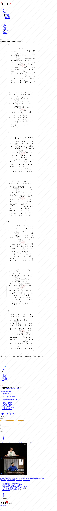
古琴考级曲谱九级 (4, 378)
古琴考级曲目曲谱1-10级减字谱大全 (17, 483)
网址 (1, 428)
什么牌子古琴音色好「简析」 (6, 408)
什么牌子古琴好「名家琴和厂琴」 (6, 403)
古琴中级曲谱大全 (11, 478)
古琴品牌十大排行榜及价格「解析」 (7, 409)
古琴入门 (3, 440)
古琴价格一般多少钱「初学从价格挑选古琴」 (8, 404)
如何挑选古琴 (21, 478)
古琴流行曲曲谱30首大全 (6, 479)
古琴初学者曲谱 (19, 479)
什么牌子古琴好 (25, 478)
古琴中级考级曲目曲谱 (30, 478)
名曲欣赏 (3, 441)
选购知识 (3, 436)
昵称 (1, 425)
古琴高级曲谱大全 (4, 381)
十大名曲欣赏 (7, 30)
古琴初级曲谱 (11, 479)
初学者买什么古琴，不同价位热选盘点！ (24, 442)
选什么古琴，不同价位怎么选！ (4, 442)
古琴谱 (3, 380)
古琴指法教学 (5, 28)
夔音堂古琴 (5, 32)
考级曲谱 (3, 438)
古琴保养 (3, 10)
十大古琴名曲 (5, 12)
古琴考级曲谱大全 (4, 379)
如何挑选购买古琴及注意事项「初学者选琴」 (8, 407)
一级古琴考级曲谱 (7, 15)
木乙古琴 (4, 34)
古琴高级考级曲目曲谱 (38, 478)
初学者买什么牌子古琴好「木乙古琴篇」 (19, 488)
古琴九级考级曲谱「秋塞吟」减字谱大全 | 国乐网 (12, 388)
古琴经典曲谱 (5, 25)
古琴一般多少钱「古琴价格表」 (6, 406)
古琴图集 (3, 31)
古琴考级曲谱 (5, 13)
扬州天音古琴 (5, 33)
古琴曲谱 (3, 11)
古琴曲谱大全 (4, 375)
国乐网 (17, 387)
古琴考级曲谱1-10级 (4, 377)
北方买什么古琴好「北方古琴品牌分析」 (7, 405)
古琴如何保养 (8, 490)
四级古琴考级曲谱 (7, 18)
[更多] (2, 363)
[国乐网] (7, 503)
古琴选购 (3, 9)
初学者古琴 (34, 478)
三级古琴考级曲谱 (7, 17)
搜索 (8, 39)
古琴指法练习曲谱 (17, 478)
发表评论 (3, 369)
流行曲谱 (3, 439)
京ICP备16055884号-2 (3, 505)
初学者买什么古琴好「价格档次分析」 (7, 402)
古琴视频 (3, 26)
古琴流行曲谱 (5, 24)
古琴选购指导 (5, 27)
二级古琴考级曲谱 (7, 16)
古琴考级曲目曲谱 (7, 14)
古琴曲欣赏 (5, 29)
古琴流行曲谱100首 (6, 478)
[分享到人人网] (5, 366)
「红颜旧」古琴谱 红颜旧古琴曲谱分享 (5, 391)
